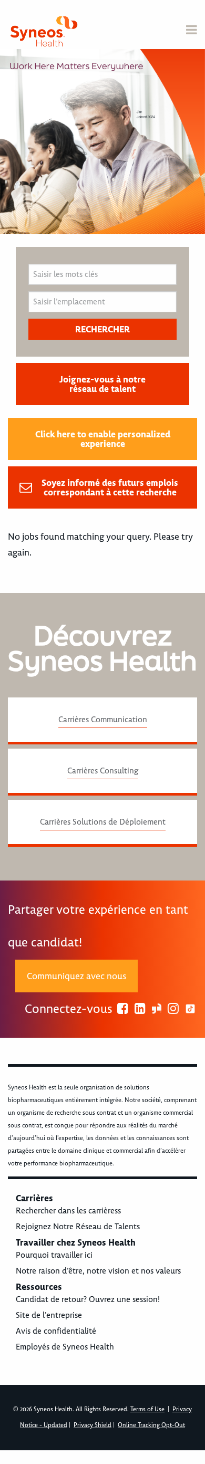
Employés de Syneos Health (65, 1347)
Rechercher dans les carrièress (68, 1211)
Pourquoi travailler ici (54, 1255)
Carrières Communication (102, 719)
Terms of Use (147, 1409)
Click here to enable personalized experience (102, 438)
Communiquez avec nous (76, 976)
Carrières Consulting (102, 771)
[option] (102, 141)
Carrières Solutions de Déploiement (103, 822)
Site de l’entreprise (49, 1315)
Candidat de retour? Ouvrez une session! (88, 1299)
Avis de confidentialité (56, 1331)
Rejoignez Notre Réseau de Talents (78, 1226)
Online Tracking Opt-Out (151, 1425)
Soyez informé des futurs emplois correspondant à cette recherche (110, 487)
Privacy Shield (92, 1425)
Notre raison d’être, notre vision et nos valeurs (98, 1271)
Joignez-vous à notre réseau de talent (102, 384)
